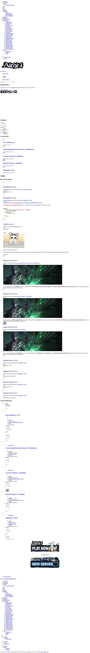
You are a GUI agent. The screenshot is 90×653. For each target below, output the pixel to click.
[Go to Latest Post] (7, 433)
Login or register (6, 57)
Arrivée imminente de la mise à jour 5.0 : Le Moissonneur (18, 149)
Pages (4, 77)
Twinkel (4, 144)
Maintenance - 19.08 (8, 170)
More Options (6, 79)
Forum (4, 76)
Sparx (9, 420)
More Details (43, 651)
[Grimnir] (4, 324)
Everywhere (3, 71)
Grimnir (4, 165)
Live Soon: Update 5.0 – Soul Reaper (13, 156)
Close (47, 651)
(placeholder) (8, 639)
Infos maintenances (12, 454)
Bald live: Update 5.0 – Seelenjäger (12, 163)
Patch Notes (10, 445)
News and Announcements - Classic (15, 478)
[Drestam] (4, 258)
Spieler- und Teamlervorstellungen (15, 422)
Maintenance (11, 515)
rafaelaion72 (5, 133)
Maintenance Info (12, 523)
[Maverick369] (4, 184)
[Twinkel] (4, 221)
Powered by (8, 578)
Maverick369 (6, 187)
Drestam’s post (9, 189)
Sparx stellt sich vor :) (9, 142)
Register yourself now (16, 87)
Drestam (4, 151)
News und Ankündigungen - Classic (16, 500)
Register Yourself (4, 89)
